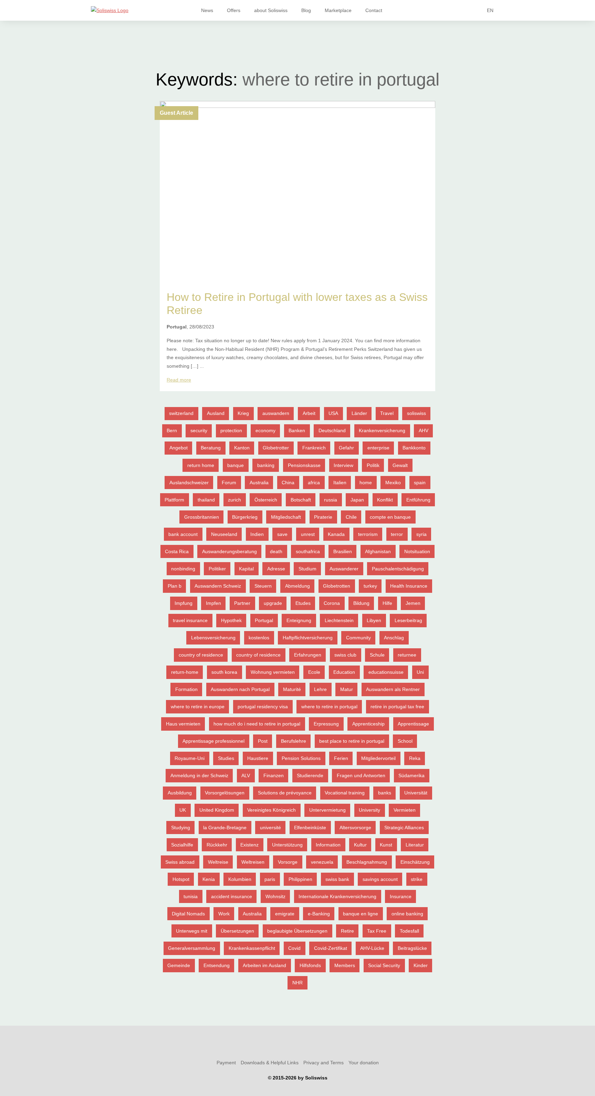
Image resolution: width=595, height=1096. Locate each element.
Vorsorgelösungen (224, 792)
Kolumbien (239, 879)
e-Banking (319, 913)
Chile (351, 517)
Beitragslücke (412, 948)
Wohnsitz (275, 896)
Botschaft (301, 500)
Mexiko (393, 482)
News (207, 10)
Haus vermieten (183, 724)
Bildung (361, 603)
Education (344, 672)
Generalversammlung (191, 948)
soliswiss (416, 413)
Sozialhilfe (182, 845)
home (365, 482)
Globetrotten (336, 586)
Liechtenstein (339, 620)
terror (397, 534)
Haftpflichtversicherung (308, 637)
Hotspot (181, 879)
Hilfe (387, 603)
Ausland (216, 413)
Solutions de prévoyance (285, 792)
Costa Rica (177, 551)
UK (182, 810)
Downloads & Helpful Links (270, 1062)
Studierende (310, 775)
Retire (347, 931)
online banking (407, 913)
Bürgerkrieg (245, 517)
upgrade (273, 603)
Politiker (217, 568)
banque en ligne (360, 913)
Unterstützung (287, 845)
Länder (359, 413)
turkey (370, 586)
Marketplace (338, 10)
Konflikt (385, 500)
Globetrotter (276, 447)
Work (224, 913)
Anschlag (394, 637)
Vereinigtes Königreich (271, 810)
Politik (373, 465)
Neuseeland (224, 534)
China (288, 482)
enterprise (378, 447)
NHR (297, 982)
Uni (420, 672)
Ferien (341, 758)
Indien (257, 534)
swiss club (345, 655)
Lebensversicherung (213, 637)
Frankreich (314, 447)
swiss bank (337, 879)
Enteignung (298, 620)
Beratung (211, 447)
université (270, 827)
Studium (307, 568)
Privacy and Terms (323, 1062)
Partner (242, 603)
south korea (224, 672)
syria (421, 534)
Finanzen (273, 775)
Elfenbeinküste (310, 827)
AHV (423, 430)
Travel (387, 413)
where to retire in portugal (329, 706)
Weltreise (218, 862)
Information (328, 845)
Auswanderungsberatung (229, 551)
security (198, 430)
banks (384, 792)
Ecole (314, 672)
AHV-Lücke (372, 948)
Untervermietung (327, 810)
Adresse (276, 568)
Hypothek (231, 620)
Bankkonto (414, 447)
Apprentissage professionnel (213, 741)
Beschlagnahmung (366, 862)
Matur (346, 689)
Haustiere (257, 758)
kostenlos (259, 637)
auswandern (275, 413)
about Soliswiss (271, 10)
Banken (297, 430)
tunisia (191, 896)
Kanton (242, 447)
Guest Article (176, 113)
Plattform (174, 500)
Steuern (263, 586)
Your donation (363, 1062)
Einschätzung (415, 862)
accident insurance (231, 896)
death (276, 551)
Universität (415, 792)
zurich (234, 500)
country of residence (201, 655)
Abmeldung (297, 586)
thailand (206, 500)
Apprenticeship (368, 724)
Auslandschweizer (189, 482)
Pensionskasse (304, 465)
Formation (186, 689)
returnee (407, 655)
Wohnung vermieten (273, 672)
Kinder (421, 965)
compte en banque (390, 517)
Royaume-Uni (190, 758)
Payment (226, 1062)
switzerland (181, 413)
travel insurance (190, 620)
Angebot (178, 447)
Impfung (183, 603)
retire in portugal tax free (397, 706)
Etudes (303, 603)
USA (333, 413)
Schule (377, 655)
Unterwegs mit (191, 931)
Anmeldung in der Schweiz (199, 775)
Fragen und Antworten (361, 775)
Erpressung (326, 724)
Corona (332, 603)
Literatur (415, 845)
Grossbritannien (201, 517)
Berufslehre (293, 741)
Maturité (292, 689)
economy (265, 430)
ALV (245, 775)
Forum (229, 482)
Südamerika (411, 775)
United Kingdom (216, 810)
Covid (294, 948)
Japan (357, 500)
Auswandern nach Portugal (240, 689)
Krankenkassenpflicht (252, 948)
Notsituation (417, 551)
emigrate (284, 913)
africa (314, 482)
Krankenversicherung (382, 430)
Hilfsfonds (310, 965)
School (405, 741)
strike (416, 879)
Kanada (336, 534)
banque (235, 465)
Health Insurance (408, 586)
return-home (184, 672)
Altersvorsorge (355, 827)
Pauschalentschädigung (398, 568)
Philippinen (300, 879)
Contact (373, 10)
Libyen (374, 620)
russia (330, 500)
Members (344, 965)
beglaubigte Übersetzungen (297, 931)
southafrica (308, 551)
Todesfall (409, 931)
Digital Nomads (188, 913)
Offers (233, 10)
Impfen (213, 603)
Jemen (413, 603)
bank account (183, 534)
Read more (179, 380)
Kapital (246, 568)
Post (263, 741)
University (369, 810)
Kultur (360, 845)
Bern (172, 430)
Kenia (208, 879)
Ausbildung (180, 792)
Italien (339, 482)
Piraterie (323, 517)
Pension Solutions (301, 758)
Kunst (386, 845)
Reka (414, 758)
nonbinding (183, 568)
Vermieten (405, 810)
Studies (226, 758)
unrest (308, 534)
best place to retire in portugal (351, 741)
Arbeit (309, 413)
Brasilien (342, 551)
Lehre (320, 689)
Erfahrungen (307, 655)
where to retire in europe (198, 706)
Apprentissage (413, 724)
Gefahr (346, 447)
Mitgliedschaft (286, 517)
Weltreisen (252, 862)
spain (420, 482)
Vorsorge (288, 862)
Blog (306, 10)
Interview (343, 465)
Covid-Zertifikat (330, 948)
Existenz (249, 845)
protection (231, 430)
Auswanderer (344, 568)
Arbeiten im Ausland (264, 965)
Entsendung (216, 965)
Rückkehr (217, 845)
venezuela (322, 862)
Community (358, 637)
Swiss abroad (180, 862)
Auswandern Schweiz (218, 586)
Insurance (400, 896)
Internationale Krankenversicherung (337, 896)
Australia (259, 482)
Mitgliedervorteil (378, 758)
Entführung (418, 500)
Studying (180, 827)
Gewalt (400, 465)
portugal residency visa (263, 706)
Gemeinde (178, 965)
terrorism (368, 534)
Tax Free (376, 931)
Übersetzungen (237, 931)
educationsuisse (386, 672)
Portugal (264, 620)
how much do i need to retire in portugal (256, 724)
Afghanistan (378, 551)
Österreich (265, 500)
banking (265, 465)
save (282, 534)
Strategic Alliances (404, 827)
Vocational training (345, 792)
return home (200, 465)
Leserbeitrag (408, 620)
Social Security (384, 965)
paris (269, 879)
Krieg (243, 413)
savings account (380, 879)
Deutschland (332, 430)
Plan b (174, 586)
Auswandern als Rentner (393, 689)
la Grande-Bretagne (225, 827)
